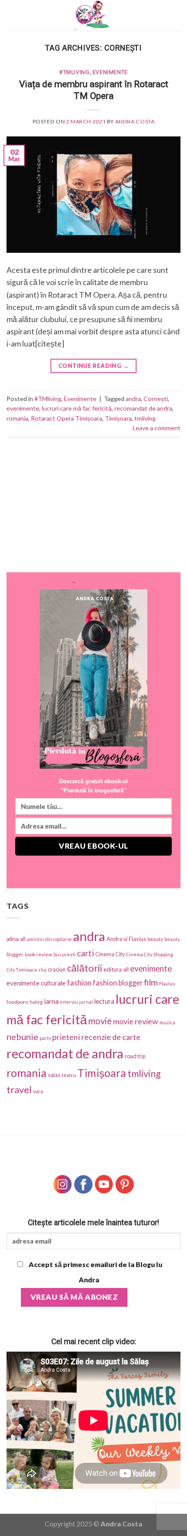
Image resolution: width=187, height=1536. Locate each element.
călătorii (84, 968)
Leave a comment (156, 428)
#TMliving (74, 72)
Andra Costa (135, 121)
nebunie (22, 1036)
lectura (104, 1001)
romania (17, 418)
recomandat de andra (143, 408)
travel (19, 1089)
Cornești (156, 398)
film (151, 982)
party (45, 1038)
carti (85, 953)
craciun (57, 969)
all (23, 938)
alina (13, 938)
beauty (155, 939)
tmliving (145, 418)
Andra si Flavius (126, 938)
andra (133, 398)
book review (38, 954)
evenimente (23, 408)
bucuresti (64, 954)
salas (54, 1074)
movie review (135, 1021)
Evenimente (110, 72)
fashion (79, 982)
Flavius (167, 983)
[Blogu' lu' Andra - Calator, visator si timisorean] (93, 15)
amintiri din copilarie (49, 939)
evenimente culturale (36, 983)
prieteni (66, 1037)
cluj (42, 969)
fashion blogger (118, 983)
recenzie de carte (110, 1037)
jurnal (86, 1002)
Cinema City (110, 954)
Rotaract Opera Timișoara (66, 418)
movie (100, 1021)
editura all (116, 969)
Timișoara (118, 418)
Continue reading (93, 365)
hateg (36, 1002)
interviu (69, 1002)
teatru (69, 1075)
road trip (135, 1056)
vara (38, 1091)
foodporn (17, 1002)
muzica (167, 1022)
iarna (51, 1001)
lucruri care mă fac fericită (77, 408)
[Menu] (12, 15)
